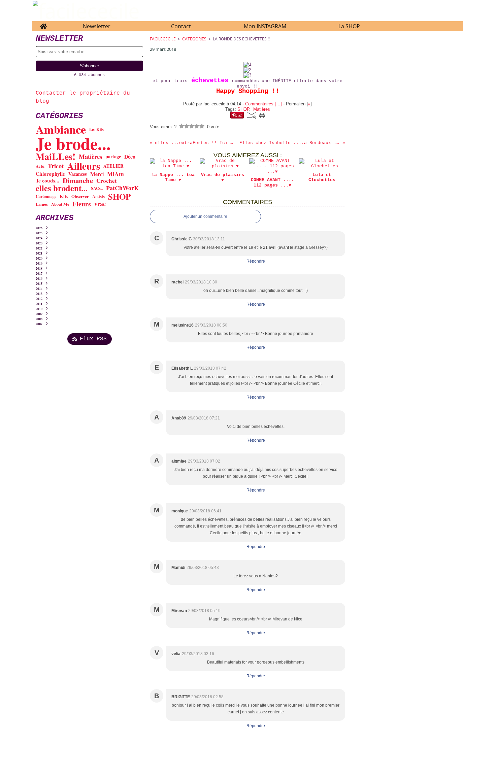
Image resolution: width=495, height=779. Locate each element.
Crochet (106, 180)
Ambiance (61, 129)
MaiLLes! (55, 156)
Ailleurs (83, 166)
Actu (40, 166)
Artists (98, 196)
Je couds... (47, 180)
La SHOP (349, 26)
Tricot (56, 166)
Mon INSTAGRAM (265, 26)
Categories (194, 39)
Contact (181, 26)
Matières (90, 157)
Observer (80, 196)
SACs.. (97, 188)
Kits (64, 196)
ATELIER (113, 166)
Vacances (77, 174)
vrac (100, 204)
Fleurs (81, 204)
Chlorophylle (50, 173)
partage (113, 156)
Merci (97, 174)
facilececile (163, 39)
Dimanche (78, 180)
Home (43, 24)
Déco (129, 156)
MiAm (115, 174)
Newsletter (96, 26)
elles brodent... (62, 188)
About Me (60, 204)
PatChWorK (122, 188)
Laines (42, 204)
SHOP (119, 196)
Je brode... (73, 143)
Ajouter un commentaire (205, 216)
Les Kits (96, 129)
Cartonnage (46, 197)
